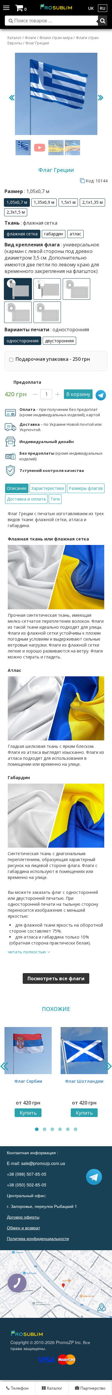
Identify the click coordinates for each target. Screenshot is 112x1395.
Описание (17, 488)
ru (102, 8)
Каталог (14, 37)
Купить (28, 1113)
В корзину (78, 394)
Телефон (19, 1388)
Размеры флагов (86, 488)
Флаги (30, 37)
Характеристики (47, 488)
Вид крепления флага (51, 258)
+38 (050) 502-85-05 (26, 1185)
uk (91, 8)
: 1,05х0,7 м (36, 191)
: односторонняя (69, 329)
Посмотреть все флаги (56, 978)
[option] (16, 202)
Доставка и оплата (26, 499)
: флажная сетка (38, 223)
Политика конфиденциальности (38, 1238)
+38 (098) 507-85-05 (26, 1174)
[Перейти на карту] (56, 1284)
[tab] (16, 488)
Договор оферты (23, 1217)
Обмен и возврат (23, 1228)
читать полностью (27, 952)
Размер (26, 191)
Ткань (30, 223)
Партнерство (92, 1388)
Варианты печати (46, 329)
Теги (55, 499)
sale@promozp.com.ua (43, 1163)
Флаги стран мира (56, 37)
